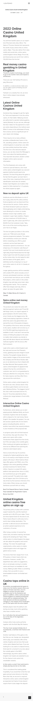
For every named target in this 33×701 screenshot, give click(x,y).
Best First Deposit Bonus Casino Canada (15, 489)
